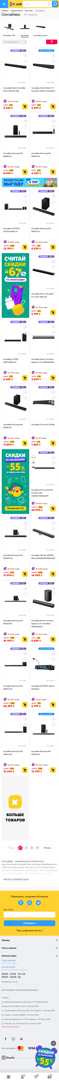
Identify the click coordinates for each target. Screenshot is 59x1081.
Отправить (29, 923)
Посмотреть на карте (10, 1027)
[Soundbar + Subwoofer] (33, 462)
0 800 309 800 (9, 960)
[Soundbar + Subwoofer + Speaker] (33, 467)
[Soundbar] (33, 457)
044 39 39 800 (8, 967)
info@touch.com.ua (9, 982)
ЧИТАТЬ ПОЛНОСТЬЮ (16, 879)
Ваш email (8, 909)
